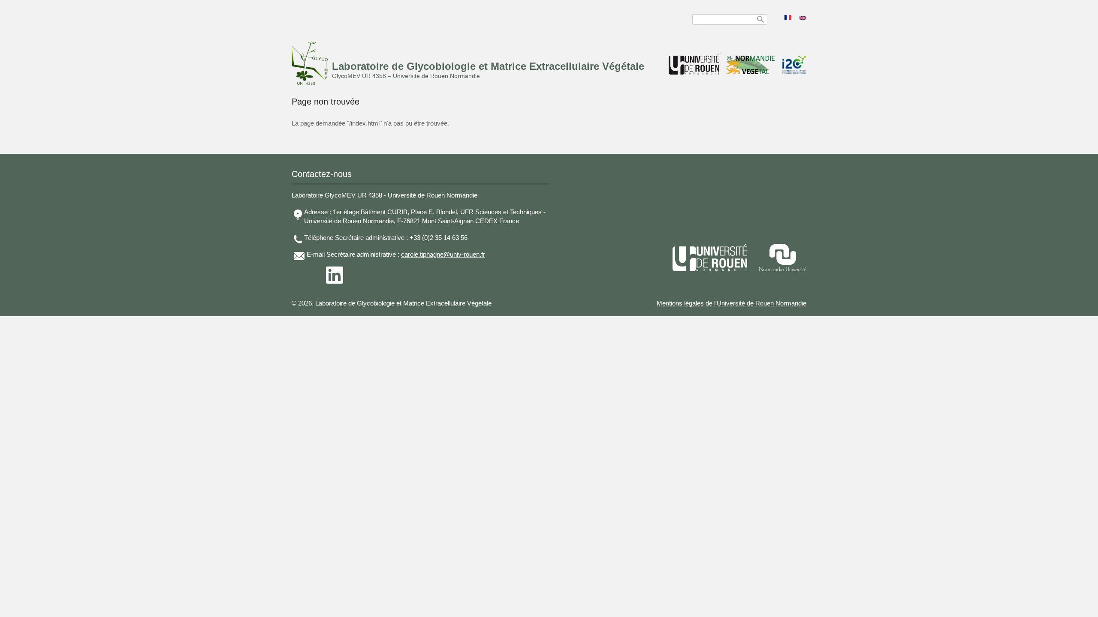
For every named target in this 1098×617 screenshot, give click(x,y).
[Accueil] (310, 82)
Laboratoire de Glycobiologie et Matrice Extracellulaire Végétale (488, 66)
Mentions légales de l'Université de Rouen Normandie (731, 303)
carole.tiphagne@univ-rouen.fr (443, 254)
